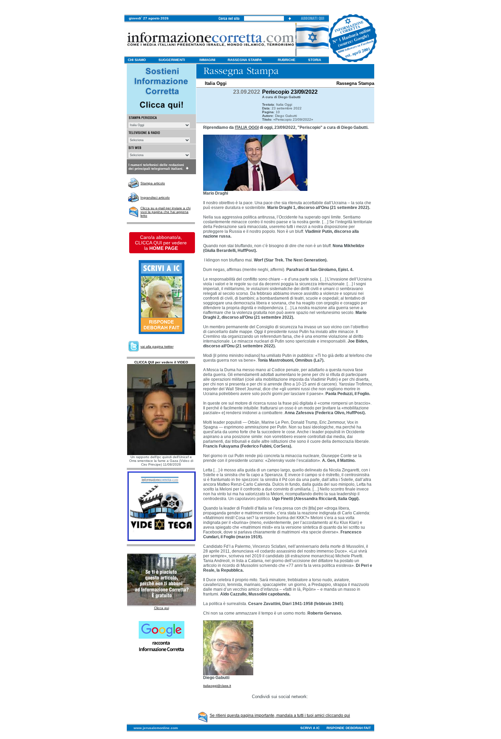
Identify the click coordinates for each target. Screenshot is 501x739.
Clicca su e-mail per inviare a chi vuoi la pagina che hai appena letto (165, 211)
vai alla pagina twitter (156, 346)
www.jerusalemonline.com (156, 728)
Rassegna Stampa (355, 83)
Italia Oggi (216, 83)
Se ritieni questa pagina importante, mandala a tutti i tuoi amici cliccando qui (280, 715)
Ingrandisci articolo (155, 197)
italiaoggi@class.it (217, 686)
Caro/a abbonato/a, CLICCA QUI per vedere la (161, 243)
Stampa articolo (152, 183)
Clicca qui (161, 608)
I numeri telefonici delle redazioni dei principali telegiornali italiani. (156, 166)
